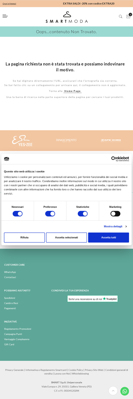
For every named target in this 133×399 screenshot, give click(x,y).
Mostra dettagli (113, 226)
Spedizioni (9, 297)
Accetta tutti (108, 237)
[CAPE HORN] (110, 140)
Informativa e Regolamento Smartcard (45, 369)
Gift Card (9, 344)
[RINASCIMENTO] (66, 140)
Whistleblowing (80, 373)
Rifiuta (24, 237)
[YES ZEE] (22, 140)
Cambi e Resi (11, 303)
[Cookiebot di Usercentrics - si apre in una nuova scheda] (114, 159)
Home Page (72, 90)
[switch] (50, 213)
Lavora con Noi (62, 373)
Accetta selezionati (66, 237)
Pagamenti (10, 308)
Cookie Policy (75, 369)
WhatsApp (10, 271)
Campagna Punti (13, 333)
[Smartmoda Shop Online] (66, 18)
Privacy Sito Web (94, 369)
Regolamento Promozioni (17, 328)
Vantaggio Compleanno (16, 339)
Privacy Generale (14, 369)
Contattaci (10, 277)
